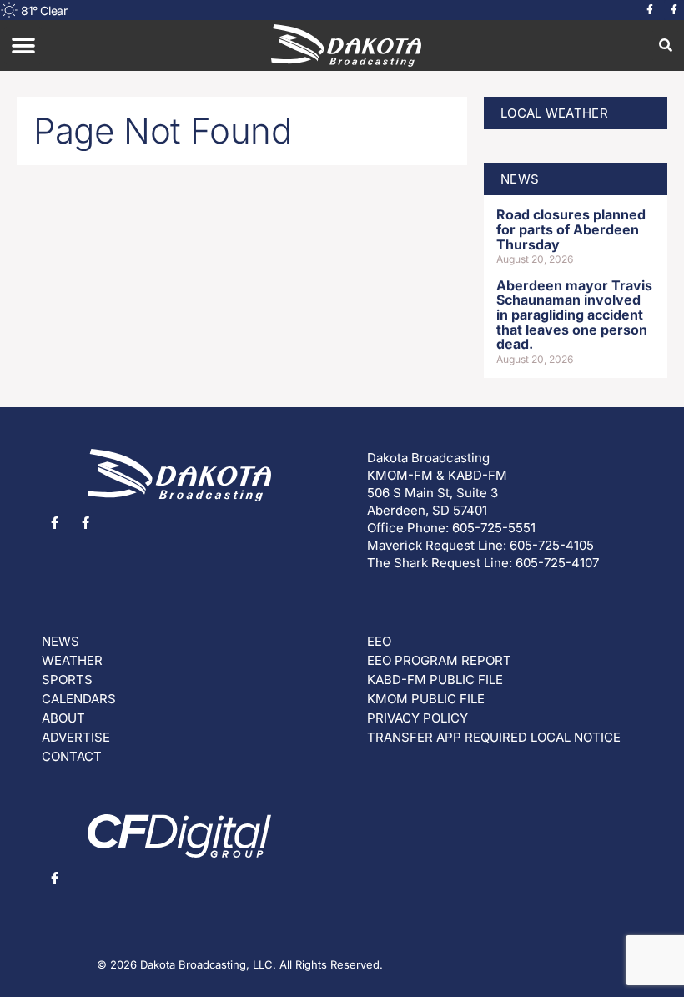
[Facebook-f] (650, 10)
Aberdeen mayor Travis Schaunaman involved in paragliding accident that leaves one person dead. (574, 314)
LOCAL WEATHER (554, 113)
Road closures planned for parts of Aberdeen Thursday (571, 229)
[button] (23, 45)
